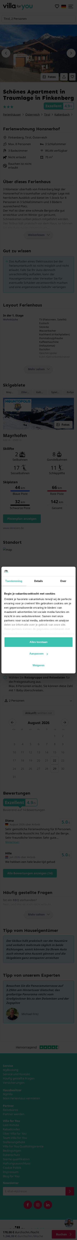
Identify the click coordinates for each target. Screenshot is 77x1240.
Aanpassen (36, 653)
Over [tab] (63, 580)
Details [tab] (38, 580)
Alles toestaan (38, 641)
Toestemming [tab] (13, 580)
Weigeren (39, 665)
